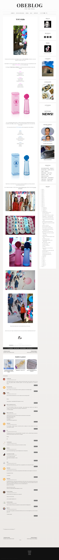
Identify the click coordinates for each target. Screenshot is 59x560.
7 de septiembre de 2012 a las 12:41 (11, 469)
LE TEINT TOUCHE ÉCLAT (46, 245)
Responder (35, 385)
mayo (43, 260)
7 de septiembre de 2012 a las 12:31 (11, 463)
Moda (50, 174)
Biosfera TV (52, 168)
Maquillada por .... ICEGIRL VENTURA (47, 216)
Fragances (23, 345)
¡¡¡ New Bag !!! (44, 255)
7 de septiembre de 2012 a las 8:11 (11, 379)
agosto (43, 256)
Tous (30, 345)
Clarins (42, 171)
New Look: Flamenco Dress (46, 226)
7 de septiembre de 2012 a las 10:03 (12, 424)
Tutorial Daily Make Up (47, 141)
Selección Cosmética (45, 225)
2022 (42, 194)
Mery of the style (10, 412)
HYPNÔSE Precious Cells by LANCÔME (48, 250)
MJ (7, 430)
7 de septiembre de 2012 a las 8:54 (11, 405)
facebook (29, 552)
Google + (31, 348)
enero (43, 265)
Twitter (17, 348)
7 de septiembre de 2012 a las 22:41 (12, 509)
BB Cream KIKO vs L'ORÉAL (46, 242)
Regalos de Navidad (48, 159)
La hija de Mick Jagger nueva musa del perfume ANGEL (9, 371)
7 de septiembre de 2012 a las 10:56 (12, 443)
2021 (42, 195)
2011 (42, 266)
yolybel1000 (9, 378)
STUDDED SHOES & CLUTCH (46, 212)
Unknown (8, 423)
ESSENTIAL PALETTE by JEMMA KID (47, 221)
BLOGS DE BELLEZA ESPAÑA (45, 168)
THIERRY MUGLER (43, 179)
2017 (42, 200)
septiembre (44, 211)
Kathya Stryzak (9, 491)
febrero (43, 264)
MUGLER (47, 174)
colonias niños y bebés (17, 345)
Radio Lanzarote (50, 177)
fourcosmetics (43, 180)
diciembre (44, 207)
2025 (42, 190)
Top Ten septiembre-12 (45, 213)
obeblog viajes (49, 180)
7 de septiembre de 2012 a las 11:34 (11, 449)
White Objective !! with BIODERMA (47, 227)
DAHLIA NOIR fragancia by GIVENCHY (32, 371)
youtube (29, 554)
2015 (42, 202)
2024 (42, 191)
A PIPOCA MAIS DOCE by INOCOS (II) (47, 217)
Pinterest (24, 348)
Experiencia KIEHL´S (45, 251)
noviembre (44, 208)
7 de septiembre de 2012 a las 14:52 (12, 492)
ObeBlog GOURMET (44, 177)
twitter (29, 553)
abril (43, 261)
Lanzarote (43, 174)
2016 (42, 201)
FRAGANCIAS (27, 345)
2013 (42, 205)
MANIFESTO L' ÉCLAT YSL (20, 370)
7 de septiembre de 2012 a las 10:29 (12, 431)
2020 (42, 196)
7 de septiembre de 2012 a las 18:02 (12, 503)
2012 (42, 206)
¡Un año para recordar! (47, 143)
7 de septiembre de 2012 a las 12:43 (12, 479)
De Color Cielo (9, 386)
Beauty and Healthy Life (11, 404)
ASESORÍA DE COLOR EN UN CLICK (47, 231)
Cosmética (46, 171)
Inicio (20, 539)
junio (43, 259)
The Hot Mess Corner (22, 187)
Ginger (8, 392)
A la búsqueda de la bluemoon (46, 254)
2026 (42, 189)
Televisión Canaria (50, 179)
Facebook (11, 348)
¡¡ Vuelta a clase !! (44, 235)
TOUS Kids (43, 246)
